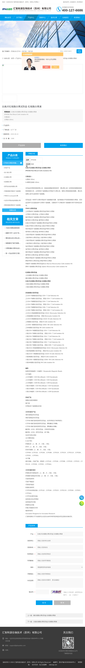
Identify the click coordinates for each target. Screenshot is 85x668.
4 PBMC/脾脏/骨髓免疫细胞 (11, 163)
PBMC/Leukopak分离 (11, 196)
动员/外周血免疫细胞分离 (12, 200)
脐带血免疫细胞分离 (10, 186)
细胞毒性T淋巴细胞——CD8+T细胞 (14, 243)
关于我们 (19, 17)
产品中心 (31, 17)
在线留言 (73, 2)
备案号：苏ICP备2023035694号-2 (64, 662)
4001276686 (81, 497)
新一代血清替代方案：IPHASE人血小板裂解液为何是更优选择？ (14, 253)
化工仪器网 (43, 665)
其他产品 (7, 168)
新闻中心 (42, 17)
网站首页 (8, 17)
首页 (12, 58)
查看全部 (12, 210)
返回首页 (66, 2)
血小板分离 (8, 172)
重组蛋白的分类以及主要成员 (14, 238)
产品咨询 (21, 145)
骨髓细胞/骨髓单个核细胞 (12, 191)
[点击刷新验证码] (56, 592)
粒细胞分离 (8, 182)
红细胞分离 (8, 177)
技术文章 (54, 17)
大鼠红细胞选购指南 (13, 228)
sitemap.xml (53, 665)
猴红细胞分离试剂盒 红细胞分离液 (44, 615)
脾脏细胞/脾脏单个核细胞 (12, 205)
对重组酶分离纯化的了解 (14, 248)
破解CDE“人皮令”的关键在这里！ (14, 233)
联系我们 (80, 2)
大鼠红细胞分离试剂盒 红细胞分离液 (45, 621)
